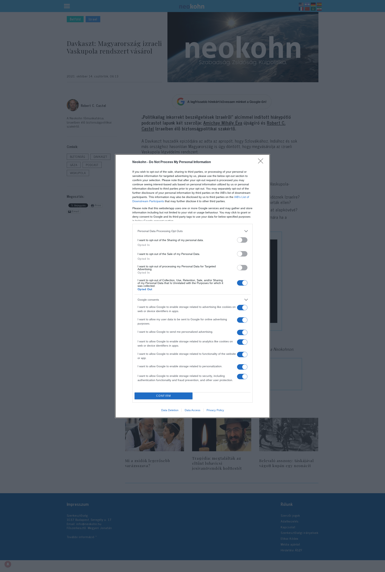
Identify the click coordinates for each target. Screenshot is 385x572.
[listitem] (192, 231)
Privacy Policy (215, 410)
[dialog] (192, 286)
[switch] (242, 240)
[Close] (262, 162)
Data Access (192, 410)
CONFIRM (163, 395)
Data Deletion (169, 410)
